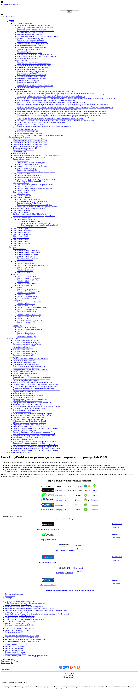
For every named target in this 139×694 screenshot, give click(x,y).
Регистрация (5, 16)
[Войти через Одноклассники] (78, 667)
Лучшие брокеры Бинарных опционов (69, 519)
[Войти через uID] (60, 667)
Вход (12, 16)
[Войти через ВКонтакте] (64, 667)
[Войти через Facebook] (67, 667)
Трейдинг (91, 686)
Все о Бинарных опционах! (10, 4)
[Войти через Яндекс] (71, 667)
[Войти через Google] (74, 667)
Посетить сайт (117, 524)
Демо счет (94, 490)
